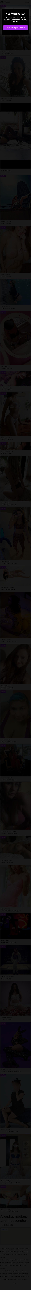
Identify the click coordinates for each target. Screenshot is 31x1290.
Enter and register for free (15, 28)
